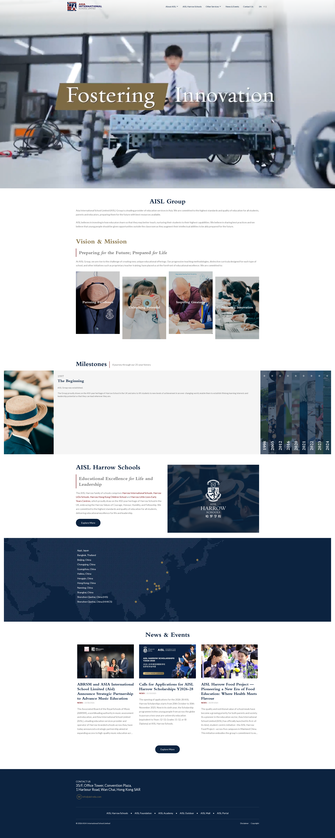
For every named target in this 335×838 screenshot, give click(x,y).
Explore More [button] (88, 522)
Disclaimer (244, 823)
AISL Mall (205, 813)
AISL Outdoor (187, 813)
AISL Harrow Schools (192, 6)
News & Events (232, 6)
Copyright (255, 823)
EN (260, 6)
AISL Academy (165, 813)
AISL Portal (222, 813)
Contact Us (248, 6)
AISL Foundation (143, 813)
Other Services (212, 6)
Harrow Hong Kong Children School (108, 496)
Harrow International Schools (137, 493)
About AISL (171, 6)
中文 (265, 6)
